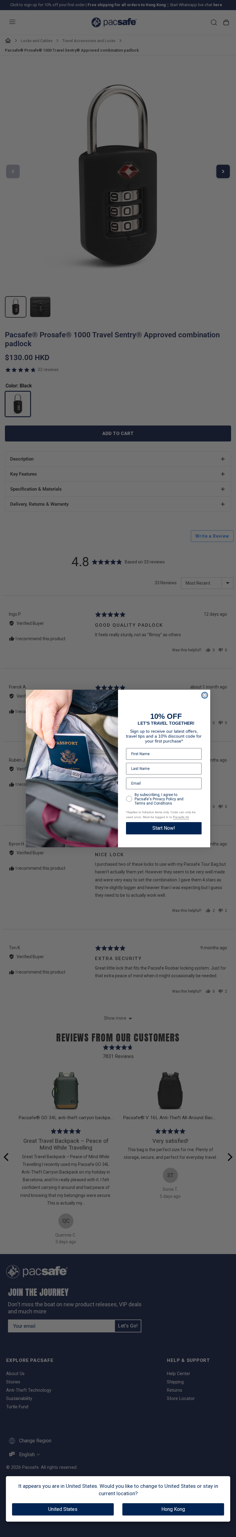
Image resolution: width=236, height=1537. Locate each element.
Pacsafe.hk (181, 817)
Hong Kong (173, 1509)
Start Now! (163, 828)
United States (62, 1509)
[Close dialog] (205, 695)
